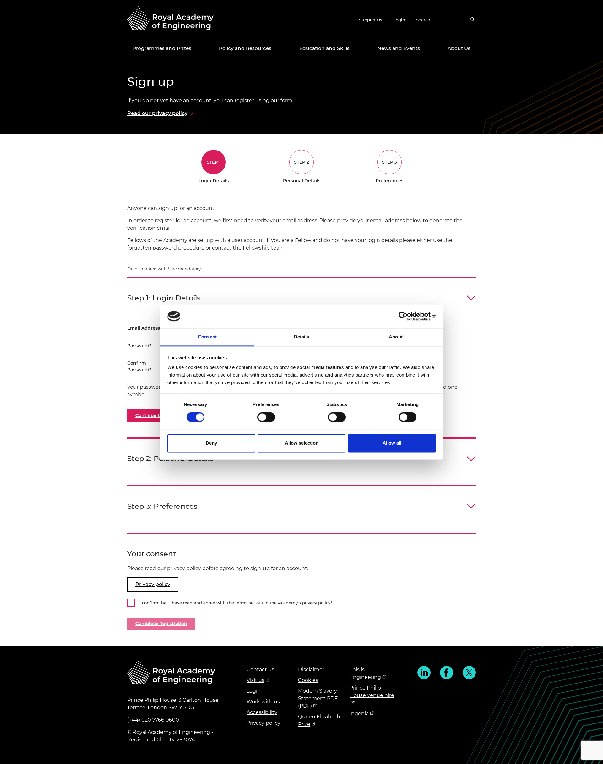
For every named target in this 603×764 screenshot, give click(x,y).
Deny (211, 443)
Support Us (370, 19)
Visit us (255, 680)
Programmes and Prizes (162, 48)
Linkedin (424, 672)
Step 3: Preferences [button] (162, 506)
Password (138, 346)
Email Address (143, 328)
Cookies (308, 680)
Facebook (446, 672)
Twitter (469, 672)
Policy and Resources (245, 48)
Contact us (260, 670)
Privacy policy (263, 723)
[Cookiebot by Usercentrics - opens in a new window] (408, 316)
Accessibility (262, 712)
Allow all (392, 443)
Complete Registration (161, 623)
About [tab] (396, 337)
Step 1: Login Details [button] (164, 298)
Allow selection (301, 443)
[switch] (266, 417)
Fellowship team (264, 248)
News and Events (398, 48)
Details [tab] (301, 337)
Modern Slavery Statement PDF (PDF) (318, 698)
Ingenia (359, 714)
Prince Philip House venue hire (372, 691)
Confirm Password (138, 366)
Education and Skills (324, 48)
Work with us (263, 702)
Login (399, 19)
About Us (459, 48)
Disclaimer (311, 670)
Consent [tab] (207, 337)
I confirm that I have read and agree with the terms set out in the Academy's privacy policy (235, 602)
